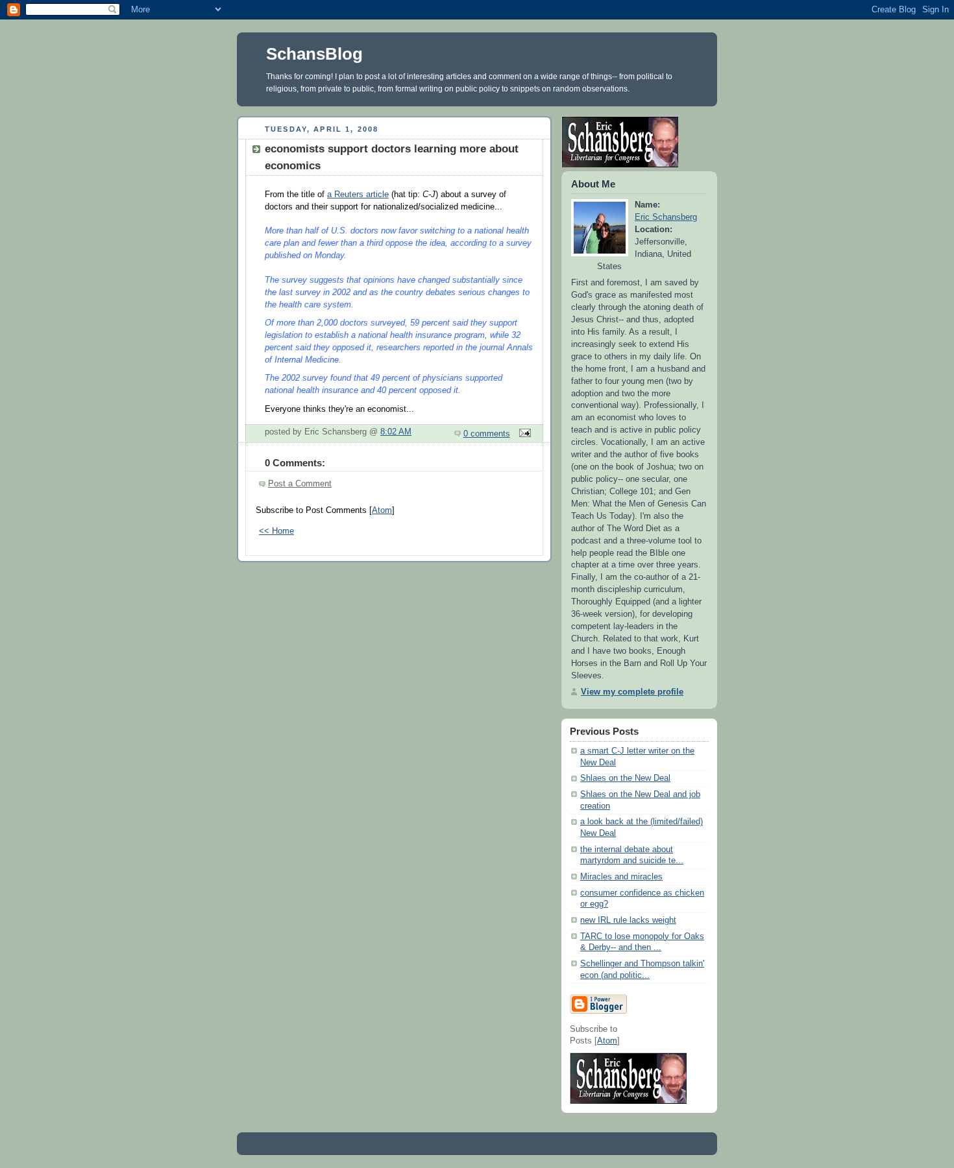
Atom (382, 510)
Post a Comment (300, 483)
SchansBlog (314, 54)
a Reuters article (358, 194)
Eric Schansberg (666, 217)
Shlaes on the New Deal (625, 778)
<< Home (276, 531)
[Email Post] (523, 433)
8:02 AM (395, 431)
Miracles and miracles (621, 876)
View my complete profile (632, 692)
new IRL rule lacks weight (628, 920)
